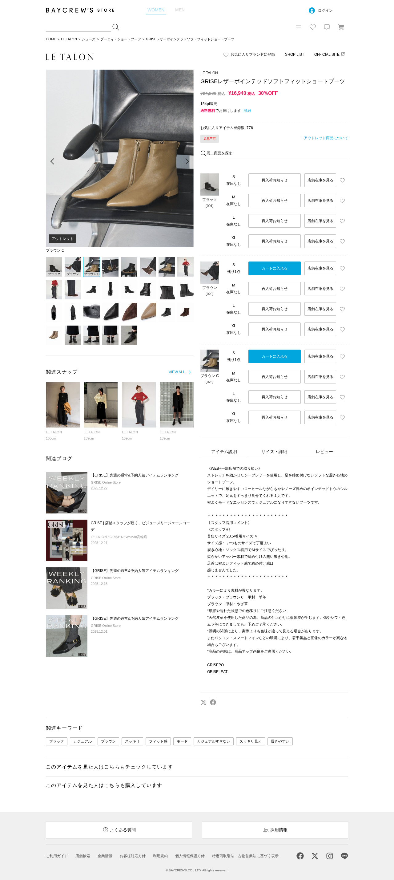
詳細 (247, 110)
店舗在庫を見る (320, 180)
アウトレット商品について (326, 138)
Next (187, 161)
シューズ (88, 39)
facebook (213, 702)
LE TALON (69, 39)
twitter (203, 702)
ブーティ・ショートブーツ (120, 39)
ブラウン (108, 741)
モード (182, 741)
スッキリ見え (250, 741)
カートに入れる (274, 268)
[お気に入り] (313, 27)
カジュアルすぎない (213, 741)
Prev (52, 161)
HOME (51, 39)
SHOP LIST (294, 54)
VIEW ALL (177, 372)
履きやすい (280, 741)
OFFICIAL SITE (327, 54)
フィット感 (158, 741)
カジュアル (82, 741)
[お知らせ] (327, 27)
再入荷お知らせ (274, 180)
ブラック (56, 741)
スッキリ (132, 741)
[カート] (341, 27)
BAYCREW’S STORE (84, 10)
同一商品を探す (219, 153)
